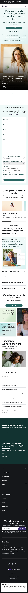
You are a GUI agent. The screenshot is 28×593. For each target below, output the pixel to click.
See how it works (13, 31)
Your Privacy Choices (15, 569)
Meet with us (5, 432)
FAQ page (10, 346)
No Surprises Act (13, 578)
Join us (14, 305)
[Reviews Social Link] (19, 564)
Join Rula (14, 27)
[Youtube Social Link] (15, 564)
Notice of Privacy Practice (13, 576)
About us (4, 456)
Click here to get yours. (14, 114)
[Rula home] (4, 6)
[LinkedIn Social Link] (12, 564)
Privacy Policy (15, 532)
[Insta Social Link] (9, 564)
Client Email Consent (8, 532)
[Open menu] (25, 6)
